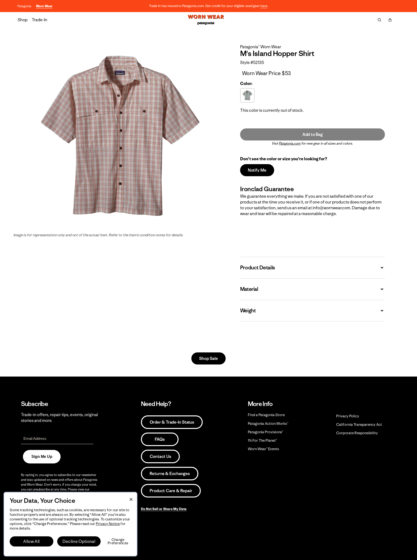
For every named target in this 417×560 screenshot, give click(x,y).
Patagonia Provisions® (265, 432)
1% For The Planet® (262, 440)
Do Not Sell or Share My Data (164, 509)
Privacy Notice (108, 523)
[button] (390, 19)
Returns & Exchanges (170, 473)
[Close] (131, 499)
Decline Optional (79, 541)
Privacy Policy (347, 416)
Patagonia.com (290, 143)
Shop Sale (208, 358)
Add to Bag (312, 134)
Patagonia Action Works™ (268, 423)
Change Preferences (118, 541)
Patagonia (24, 6)
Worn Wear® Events (263, 449)
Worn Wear (44, 6)
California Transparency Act (359, 424)
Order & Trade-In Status (172, 422)
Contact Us (160, 456)
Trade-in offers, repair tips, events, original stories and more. (59, 417)
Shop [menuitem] (23, 19)
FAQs (159, 439)
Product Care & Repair (171, 490)
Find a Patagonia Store (266, 415)
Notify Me (257, 170)
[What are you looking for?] (379, 19)
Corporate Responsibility (357, 433)
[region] (70, 524)
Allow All (31, 541)
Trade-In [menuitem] (39, 19)
